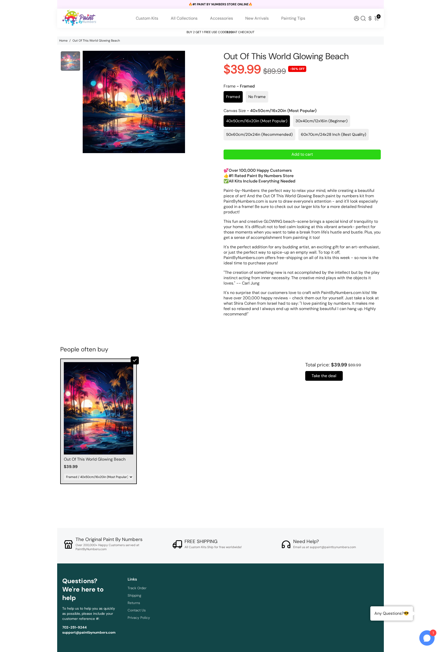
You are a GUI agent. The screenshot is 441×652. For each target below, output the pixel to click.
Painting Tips (293, 18)
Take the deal (324, 375)
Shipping (134, 595)
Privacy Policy (139, 618)
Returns (134, 603)
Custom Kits (147, 18)
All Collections (184, 18)
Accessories (221, 18)
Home (63, 41)
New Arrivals (257, 18)
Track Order (137, 588)
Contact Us (137, 610)
